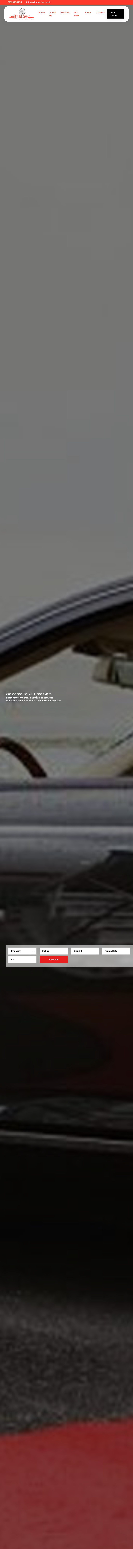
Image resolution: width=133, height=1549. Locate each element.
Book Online (113, 14)
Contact (100, 12)
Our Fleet (76, 14)
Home (41, 12)
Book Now (54, 959)
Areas (88, 12)
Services (65, 12)
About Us (52, 14)
